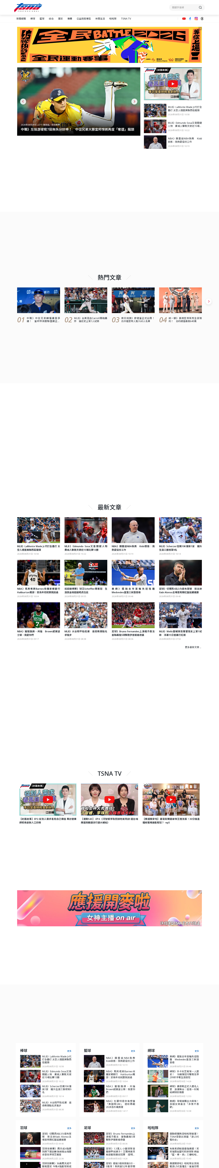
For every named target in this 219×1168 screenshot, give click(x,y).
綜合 (51, 18)
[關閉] (200, 28)
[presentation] (23, 102)
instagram (196, 18)
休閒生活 (100, 18)
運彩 (60, 18)
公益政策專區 (84, 18)
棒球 (32, 18)
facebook (190, 18)
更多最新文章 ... (193, 647)
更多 (69, 1051)
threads (202, 18)
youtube (184, 18)
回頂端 (211, 1046)
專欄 (69, 18)
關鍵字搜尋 (187, 7)
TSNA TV (126, 18)
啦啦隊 (113, 18)
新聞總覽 (21, 18)
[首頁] (28, 7)
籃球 (42, 18)
